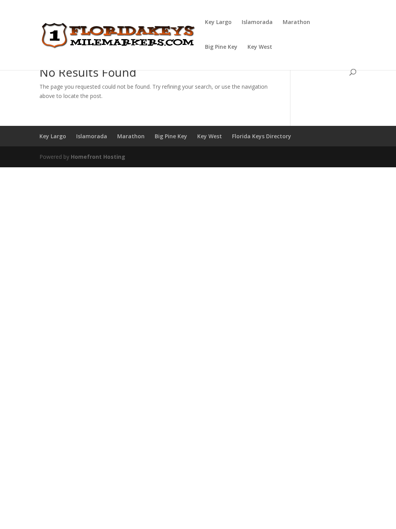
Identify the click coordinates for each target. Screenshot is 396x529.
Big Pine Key (221, 47)
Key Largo (218, 22)
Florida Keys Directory (261, 136)
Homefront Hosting (98, 156)
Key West (260, 47)
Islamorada (257, 22)
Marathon (296, 22)
